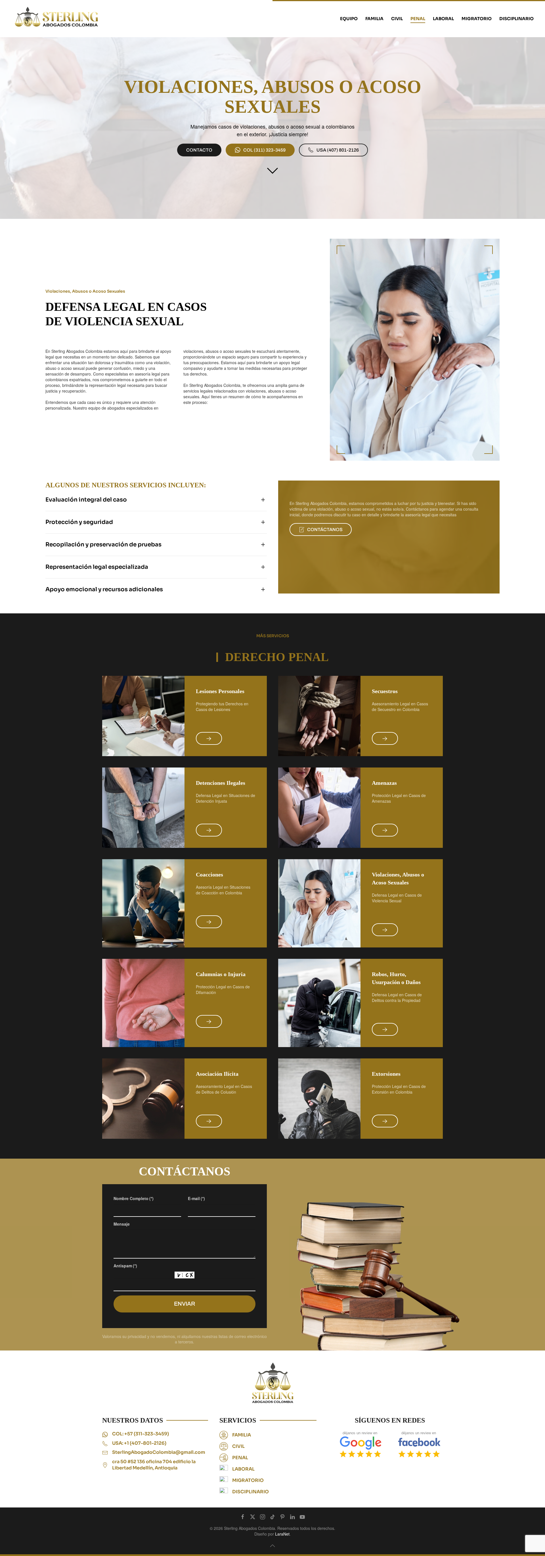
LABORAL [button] (443, 18)
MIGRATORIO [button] (477, 18)
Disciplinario (516, 18)
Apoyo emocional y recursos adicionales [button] (104, 589)
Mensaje (122, 1224)
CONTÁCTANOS (325, 529)
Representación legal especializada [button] (96, 567)
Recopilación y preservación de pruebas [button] (103, 544)
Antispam (125, 1265)
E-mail (196, 1198)
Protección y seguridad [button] (79, 522)
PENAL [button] (417, 18)
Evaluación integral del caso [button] (86, 499)
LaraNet (282, 1534)
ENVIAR (184, 1304)
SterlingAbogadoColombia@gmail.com (158, 1452)
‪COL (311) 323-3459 (264, 150)
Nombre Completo (134, 1198)
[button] (272, 1546)
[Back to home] (56, 18)
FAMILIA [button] (374, 18)
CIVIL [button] (397, 18)
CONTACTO (199, 150)
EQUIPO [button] (349, 18)
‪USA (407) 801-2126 (337, 150)
